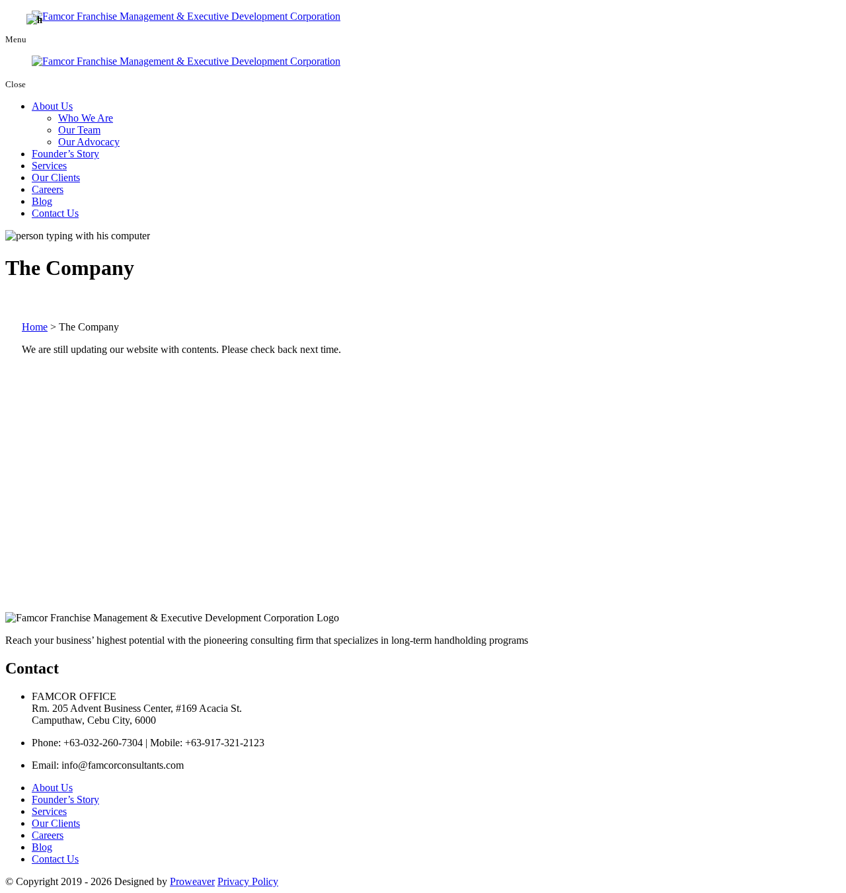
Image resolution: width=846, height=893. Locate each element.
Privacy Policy (247, 881)
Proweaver (192, 881)
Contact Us (55, 213)
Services (49, 165)
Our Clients (56, 177)
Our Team (79, 130)
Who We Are (85, 118)
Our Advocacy (89, 141)
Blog (42, 201)
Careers (47, 189)
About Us (52, 106)
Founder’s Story (65, 153)
